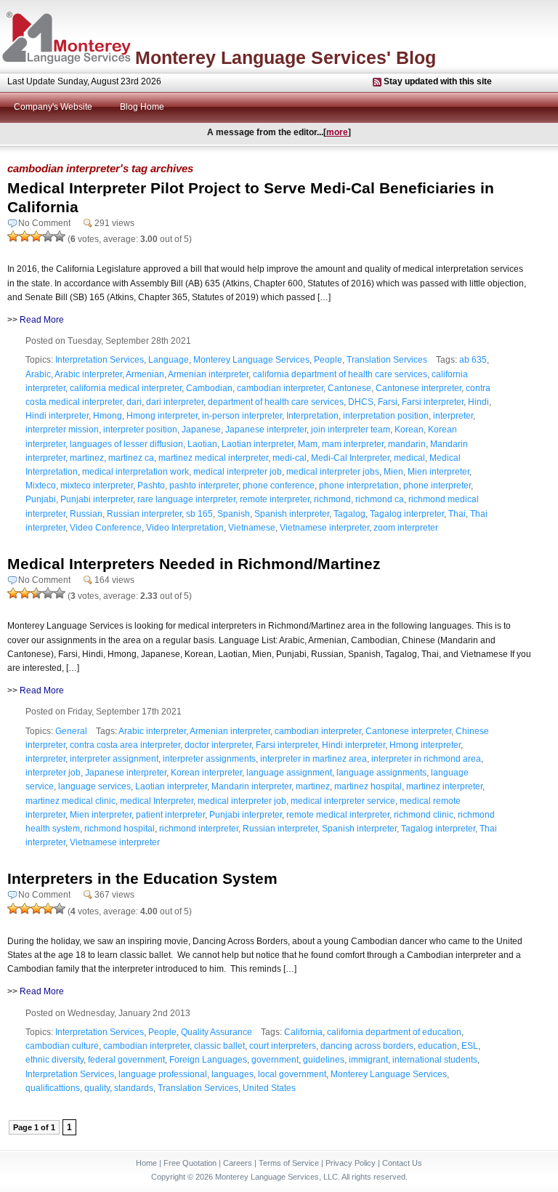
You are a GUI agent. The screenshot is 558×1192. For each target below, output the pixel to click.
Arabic (38, 374)
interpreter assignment (114, 759)
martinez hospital (368, 786)
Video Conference (106, 528)
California (303, 1032)
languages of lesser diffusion (126, 444)
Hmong (107, 416)
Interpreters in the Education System (142, 878)
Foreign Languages (208, 1060)
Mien (393, 472)
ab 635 (473, 360)
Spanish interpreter (291, 514)
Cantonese (349, 388)
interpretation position (386, 416)
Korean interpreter (206, 773)
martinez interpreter (444, 786)
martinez (87, 458)
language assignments (381, 773)
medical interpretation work (135, 472)
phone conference (279, 485)
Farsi (387, 402)
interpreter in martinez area (313, 759)
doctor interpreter (218, 745)
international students (434, 1060)
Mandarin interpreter (251, 786)
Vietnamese (251, 528)
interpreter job (53, 773)
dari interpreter (174, 402)
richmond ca (379, 499)
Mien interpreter (438, 472)
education (437, 1046)
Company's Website (53, 107)
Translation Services (387, 360)
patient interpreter (170, 815)
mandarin (407, 444)
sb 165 (199, 514)
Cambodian (209, 388)
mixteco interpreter (96, 485)
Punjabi (40, 499)
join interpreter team (350, 429)
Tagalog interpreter (407, 514)
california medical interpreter (126, 388)
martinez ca (131, 458)
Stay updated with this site (438, 81)
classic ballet (219, 1046)
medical (409, 458)
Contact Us (402, 1163)
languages (232, 1074)
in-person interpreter (242, 416)
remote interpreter (275, 499)
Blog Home (142, 107)
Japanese (201, 429)
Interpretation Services (99, 360)
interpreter (453, 416)
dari (134, 402)
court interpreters (282, 1046)
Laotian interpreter (258, 444)
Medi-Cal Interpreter (350, 458)
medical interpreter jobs (332, 472)
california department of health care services (340, 374)
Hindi (478, 402)
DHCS (360, 402)
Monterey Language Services (251, 360)
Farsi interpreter (433, 402)
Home (146, 1163)
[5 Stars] (59, 236)
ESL (469, 1046)
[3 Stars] (36, 236)
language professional (162, 1074)
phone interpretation (359, 485)
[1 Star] (13, 236)
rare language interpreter (186, 499)
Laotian (202, 444)
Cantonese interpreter (418, 388)
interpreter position (140, 429)
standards (133, 1088)
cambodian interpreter (280, 388)
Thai (457, 514)
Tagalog (349, 514)
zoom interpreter (405, 528)
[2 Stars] (25, 236)
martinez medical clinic (70, 801)
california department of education (394, 1032)
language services (94, 786)
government (275, 1060)
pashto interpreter (203, 485)
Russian (86, 514)
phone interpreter (437, 485)
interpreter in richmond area (426, 759)
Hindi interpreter (57, 416)
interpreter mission (62, 429)
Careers (237, 1163)
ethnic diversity (54, 1060)
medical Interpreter (156, 801)
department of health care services (276, 402)
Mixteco (40, 485)
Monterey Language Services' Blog (285, 57)
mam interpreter (353, 444)
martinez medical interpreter (213, 458)
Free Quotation (190, 1163)
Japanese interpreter (266, 429)
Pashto (151, 485)
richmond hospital (119, 828)
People (328, 360)
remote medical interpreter (337, 815)
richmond (332, 499)
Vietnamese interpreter (324, 528)
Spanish (233, 514)
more (337, 132)
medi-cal (289, 458)
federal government (126, 1060)
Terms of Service (289, 1163)
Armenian (145, 374)
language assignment (289, 773)
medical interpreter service (343, 801)
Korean (409, 429)
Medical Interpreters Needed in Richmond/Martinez (194, 563)
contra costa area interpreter (125, 745)
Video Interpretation (185, 528)
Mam (308, 444)
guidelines (323, 1060)
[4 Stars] (48, 236)
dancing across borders (366, 1046)
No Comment (44, 223)
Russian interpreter (144, 514)
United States (269, 1088)
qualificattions (52, 1088)
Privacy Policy (351, 1163)
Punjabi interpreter (96, 499)
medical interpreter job (237, 472)
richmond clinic (423, 815)
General (71, 731)
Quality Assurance (216, 1032)
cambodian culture (62, 1046)
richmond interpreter (198, 828)
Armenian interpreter (208, 374)
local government (292, 1074)
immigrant (368, 1060)
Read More (42, 320)
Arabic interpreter (88, 374)
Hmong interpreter (162, 416)
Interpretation (312, 416)
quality (97, 1088)
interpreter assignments (209, 759)
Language (168, 360)
